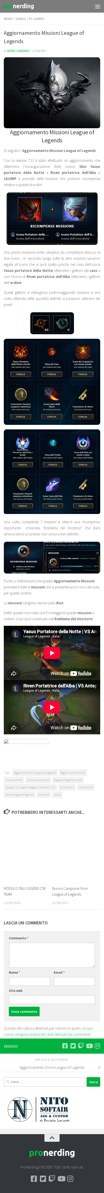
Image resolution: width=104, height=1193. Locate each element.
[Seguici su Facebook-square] (65, 1046)
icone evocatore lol (38, 780)
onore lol (43, 794)
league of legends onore (68, 780)
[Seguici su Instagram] (97, 1046)
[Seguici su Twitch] (81, 1046)
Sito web (15, 990)
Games (20, 18)
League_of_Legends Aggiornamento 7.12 (30, 787)
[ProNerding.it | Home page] (23, 6)
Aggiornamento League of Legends (35, 772)
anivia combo (14, 780)
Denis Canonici (18, 51)
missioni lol (86, 787)
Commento (19, 938)
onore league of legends (20, 794)
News (8, 18)
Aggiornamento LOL (73, 772)
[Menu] (97, 6)
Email (59, 972)
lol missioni (67, 787)
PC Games (36, 18)
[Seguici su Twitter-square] (73, 1046)
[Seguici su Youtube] (89, 1046)
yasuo (57, 794)
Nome (14, 972)
